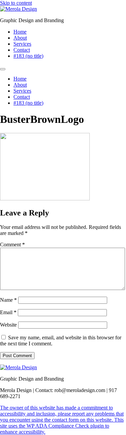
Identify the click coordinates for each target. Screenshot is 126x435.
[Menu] (2, 69)
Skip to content (16, 3)
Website (8, 325)
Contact (21, 50)
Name (8, 300)
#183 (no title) (28, 56)
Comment (12, 244)
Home (20, 32)
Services (22, 44)
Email (8, 312)
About (20, 38)
